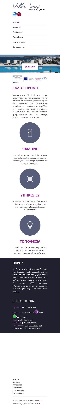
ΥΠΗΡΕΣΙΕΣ (30, 195)
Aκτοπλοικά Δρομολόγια (30, 328)
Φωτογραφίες (19, 42)
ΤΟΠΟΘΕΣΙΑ (30, 241)
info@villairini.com (25, 320)
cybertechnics (28, 403)
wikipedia (16, 291)
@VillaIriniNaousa (28, 322)
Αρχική (16, 22)
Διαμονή (17, 27)
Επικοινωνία (18, 47)
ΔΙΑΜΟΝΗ (30, 149)
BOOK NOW (30, 67)
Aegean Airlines (31, 325)
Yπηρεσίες (17, 32)
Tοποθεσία (18, 37)
